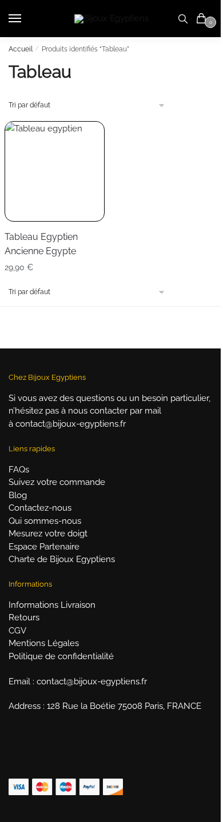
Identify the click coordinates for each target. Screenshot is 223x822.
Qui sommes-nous (45, 521)
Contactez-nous (40, 508)
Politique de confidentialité (61, 656)
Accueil (21, 49)
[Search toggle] (183, 18)
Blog (18, 495)
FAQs (19, 469)
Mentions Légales (44, 643)
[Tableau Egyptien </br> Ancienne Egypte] (55, 171)
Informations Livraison (52, 605)
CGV (17, 630)
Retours (24, 617)
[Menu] (26, 18)
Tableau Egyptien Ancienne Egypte (41, 244)
